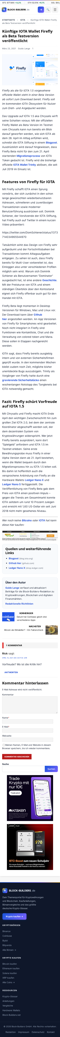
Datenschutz (38, 1032)
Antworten (11, 672)
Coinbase (7, 936)
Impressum (23, 1032)
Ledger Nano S (11, 484)
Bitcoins (27, 520)
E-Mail (5, 726)
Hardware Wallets (11, 1010)
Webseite (6, 735)
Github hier (15, 563)
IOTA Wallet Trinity (24, 164)
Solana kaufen (9, 973)
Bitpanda (7, 945)
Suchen (51, 769)
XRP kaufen (8, 977)
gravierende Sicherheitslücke (20, 380)
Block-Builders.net (11, 1015)
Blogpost (51, 142)
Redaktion (11, 1032)
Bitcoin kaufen (9, 964)
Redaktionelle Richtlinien (19, 603)
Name (5, 717)
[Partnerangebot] (30, 535)
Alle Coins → (8, 982)
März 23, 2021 (9, 48)
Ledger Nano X (34, 480)
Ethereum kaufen (11, 968)
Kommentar (8, 694)
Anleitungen (8, 1001)
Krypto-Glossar (10, 996)
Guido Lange (24, 48)
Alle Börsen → (9, 950)
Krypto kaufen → (14, 916)
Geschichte (49, 280)
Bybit (5, 940)
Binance (6, 931)
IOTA (42, 520)
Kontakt (51, 1032)
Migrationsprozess (28, 155)
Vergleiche (7, 1005)
